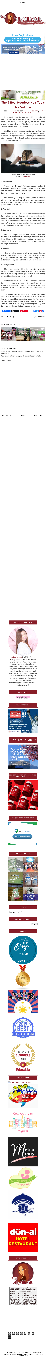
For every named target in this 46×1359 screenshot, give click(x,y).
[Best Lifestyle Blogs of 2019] (23, 1027)
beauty (35, 111)
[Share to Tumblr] (10, 317)
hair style (15, 113)
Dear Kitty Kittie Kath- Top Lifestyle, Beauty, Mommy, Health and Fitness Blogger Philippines (23, 1354)
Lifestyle (36, 113)
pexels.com (26, 176)
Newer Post (6, 415)
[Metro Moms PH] (23, 1151)
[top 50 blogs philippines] (23, 1001)
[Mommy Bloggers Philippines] (23, 1178)
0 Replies (40, 317)
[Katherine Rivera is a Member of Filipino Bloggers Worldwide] (23, 1204)
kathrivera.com (16, 657)
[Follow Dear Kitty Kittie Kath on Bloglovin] (23, 697)
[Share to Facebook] (5, 317)
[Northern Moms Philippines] (23, 1122)
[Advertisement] (23, 70)
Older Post (39, 415)
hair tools (26, 113)
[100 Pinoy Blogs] (23, 1096)
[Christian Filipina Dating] (23, 38)
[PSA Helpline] (23, 95)
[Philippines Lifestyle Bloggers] (23, 977)
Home (23, 415)
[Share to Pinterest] (8, 317)
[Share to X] (2, 317)
